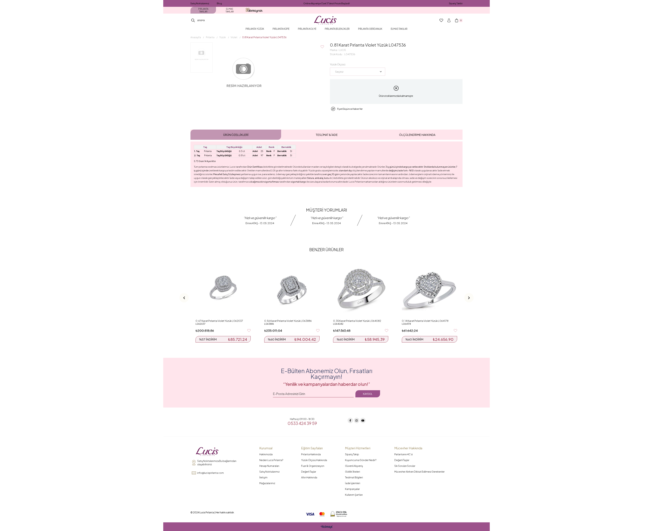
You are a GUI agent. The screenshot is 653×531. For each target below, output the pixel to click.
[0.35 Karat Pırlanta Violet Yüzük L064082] (360, 289)
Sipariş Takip (352, 454)
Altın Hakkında (309, 477)
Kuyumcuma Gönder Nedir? (360, 460)
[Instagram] (356, 420)
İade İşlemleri (352, 483)
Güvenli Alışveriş (354, 465)
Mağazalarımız (267, 483)
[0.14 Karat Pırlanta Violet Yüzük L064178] (429, 289)
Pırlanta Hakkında (311, 454)
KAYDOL (367, 393)
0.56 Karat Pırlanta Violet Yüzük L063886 (288, 320)
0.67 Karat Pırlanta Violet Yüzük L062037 (219, 320)
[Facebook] (350, 420)
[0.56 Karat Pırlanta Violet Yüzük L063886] (291, 289)
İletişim (263, 477)
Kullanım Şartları (354, 494)
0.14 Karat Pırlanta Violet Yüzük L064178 (425, 320)
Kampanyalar (352, 488)
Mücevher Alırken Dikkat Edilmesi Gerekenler (419, 471)
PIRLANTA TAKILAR (203, 10)
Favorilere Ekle (249, 331)
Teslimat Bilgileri (354, 477)
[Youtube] (363, 420)
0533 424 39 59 (302, 423)
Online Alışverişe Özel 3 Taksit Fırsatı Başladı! (326, 3)
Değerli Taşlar (308, 471)
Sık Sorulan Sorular (404, 465)
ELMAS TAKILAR (229, 10)
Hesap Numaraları (269, 465)
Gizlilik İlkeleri (352, 471)
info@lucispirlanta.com (210, 472)
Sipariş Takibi (456, 3)
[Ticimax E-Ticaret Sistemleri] (327, 527)
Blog (219, 3)
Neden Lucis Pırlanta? (271, 460)
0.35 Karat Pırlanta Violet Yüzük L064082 (357, 320)
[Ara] (193, 20)
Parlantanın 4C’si (403, 454)
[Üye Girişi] (448, 20)
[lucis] (207, 452)
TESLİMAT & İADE (327, 135)
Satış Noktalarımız (199, 3)
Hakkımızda (266, 454)
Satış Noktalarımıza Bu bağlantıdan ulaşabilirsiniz (216, 462)
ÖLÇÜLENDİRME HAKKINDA (417, 135)
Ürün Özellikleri (235, 135)
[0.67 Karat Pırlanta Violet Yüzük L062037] (223, 289)
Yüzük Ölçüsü (337, 64)
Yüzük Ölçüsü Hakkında (314, 460)
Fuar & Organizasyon (312, 465)
